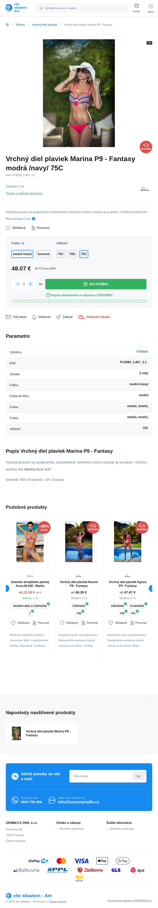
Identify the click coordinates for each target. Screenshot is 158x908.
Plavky (20, 24)
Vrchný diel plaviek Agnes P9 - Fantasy (128, 583)
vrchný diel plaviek (44, 24)
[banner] (18, 7)
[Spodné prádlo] (7, 24)
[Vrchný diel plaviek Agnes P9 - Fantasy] (127, 541)
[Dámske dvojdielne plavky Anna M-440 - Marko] (30, 541)
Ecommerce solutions (121, 900)
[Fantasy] (144, 190)
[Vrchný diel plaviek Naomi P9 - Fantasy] (78, 541)
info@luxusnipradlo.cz (78, 802)
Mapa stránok (58, 901)
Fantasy (142, 351)
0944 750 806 (31, 802)
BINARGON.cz (143, 900)
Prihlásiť (139, 776)
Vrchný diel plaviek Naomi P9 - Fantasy (79, 583)
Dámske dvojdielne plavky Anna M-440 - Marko (30, 583)
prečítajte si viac (21, 218)
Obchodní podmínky (71, 828)
